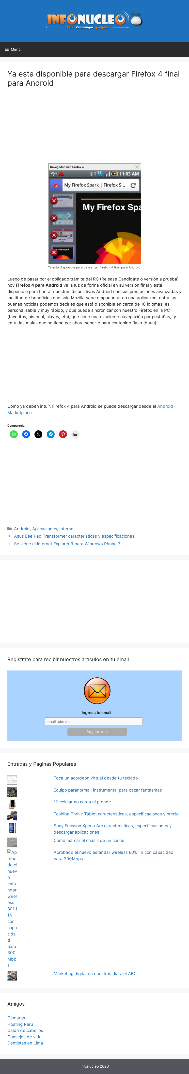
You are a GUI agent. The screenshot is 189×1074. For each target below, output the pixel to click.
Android (22, 528)
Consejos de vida (24, 1036)
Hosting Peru (20, 1024)
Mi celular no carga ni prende (82, 801)
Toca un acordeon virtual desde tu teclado (96, 778)
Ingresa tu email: (97, 713)
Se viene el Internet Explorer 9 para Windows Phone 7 (67, 543)
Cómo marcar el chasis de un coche (89, 840)
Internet (67, 528)
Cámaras (16, 1017)
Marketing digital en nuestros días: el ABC (95, 973)
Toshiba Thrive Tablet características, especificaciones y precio (116, 813)
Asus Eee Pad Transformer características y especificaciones (74, 536)
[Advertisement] (44, 128)
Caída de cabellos (25, 1030)
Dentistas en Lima (25, 1043)
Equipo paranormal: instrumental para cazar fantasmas (108, 790)
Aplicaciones (44, 528)
